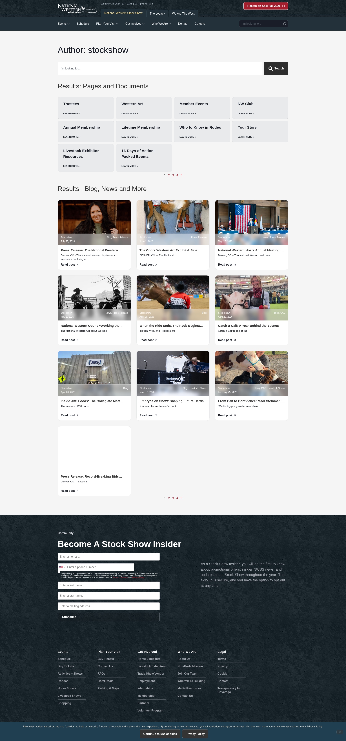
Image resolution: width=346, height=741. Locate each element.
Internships (145, 688)
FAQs (101, 673)
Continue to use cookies (160, 734)
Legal (222, 652)
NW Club (246, 104)
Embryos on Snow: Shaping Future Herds (172, 401)
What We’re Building (191, 681)
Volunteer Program (150, 710)
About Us (184, 658)
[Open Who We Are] (170, 24)
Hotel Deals (105, 681)
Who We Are (187, 652)
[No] (339, 732)
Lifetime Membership (140, 127)
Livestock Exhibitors (151, 666)
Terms (222, 658)
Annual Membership (81, 127)
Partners (143, 703)
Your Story (247, 127)
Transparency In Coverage (229, 690)
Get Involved (147, 652)
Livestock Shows (69, 695)
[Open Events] (68, 24)
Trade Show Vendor (150, 673)
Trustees (71, 104)
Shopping (64, 703)
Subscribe (69, 616)
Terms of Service (120, 577)
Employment (146, 681)
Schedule (64, 658)
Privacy (223, 666)
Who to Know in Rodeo (200, 127)
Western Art (132, 104)
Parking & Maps (108, 688)
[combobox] (263, 23)
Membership (145, 695)
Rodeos (63, 681)
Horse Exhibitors (149, 658)
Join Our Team (187, 673)
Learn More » (71, 113)
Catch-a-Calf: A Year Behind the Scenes (248, 325)
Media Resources (189, 688)
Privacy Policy (138, 577)
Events (63, 652)
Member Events (193, 104)
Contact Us (105, 666)
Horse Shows (67, 688)
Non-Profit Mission (190, 666)
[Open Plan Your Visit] (117, 24)
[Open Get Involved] (143, 24)
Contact (223, 681)
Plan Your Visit (109, 652)
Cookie (222, 673)
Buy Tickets (66, 666)
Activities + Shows (70, 673)
